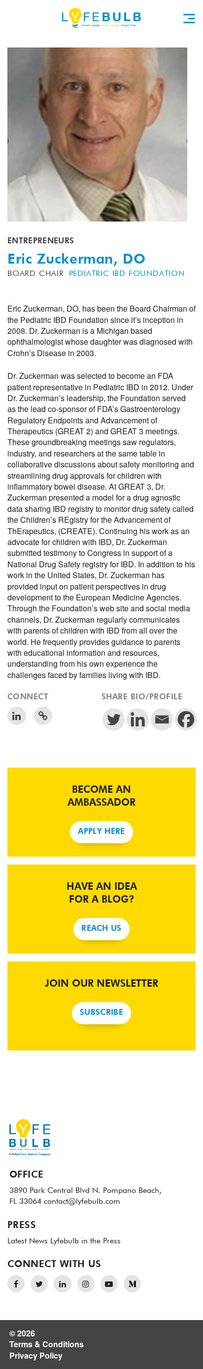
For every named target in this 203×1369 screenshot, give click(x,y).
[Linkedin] (138, 719)
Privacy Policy (36, 1355)
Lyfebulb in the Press (85, 1241)
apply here (101, 832)
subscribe (101, 1013)
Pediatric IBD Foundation (127, 274)
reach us (101, 929)
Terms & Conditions (46, 1344)
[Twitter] (113, 719)
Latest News (27, 1241)
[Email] (162, 719)
